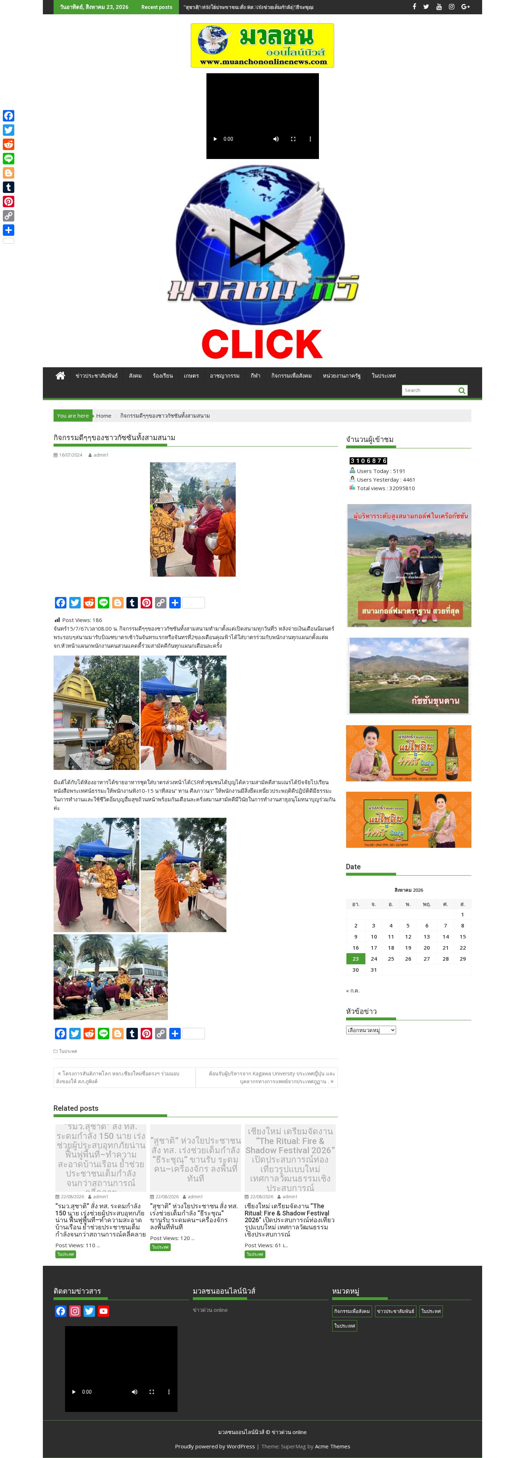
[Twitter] (8, 130)
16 (355, 947)
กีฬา (255, 376)
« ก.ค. (352, 990)
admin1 (101, 455)
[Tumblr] (8, 187)
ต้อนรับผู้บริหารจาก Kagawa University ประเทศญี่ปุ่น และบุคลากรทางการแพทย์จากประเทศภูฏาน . (272, 1077)
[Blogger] (8, 173)
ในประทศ (68, 1051)
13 (427, 936)
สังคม (135, 376)
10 (374, 936)
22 (463, 947)
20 (427, 947)
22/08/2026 (72, 1197)
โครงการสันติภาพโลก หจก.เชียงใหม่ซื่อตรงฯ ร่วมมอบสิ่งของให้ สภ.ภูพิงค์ (117, 1077)
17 (374, 947)
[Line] (8, 158)
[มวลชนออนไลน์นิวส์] (60, 374)
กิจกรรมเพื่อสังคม (291, 376)
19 (408, 947)
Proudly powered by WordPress (215, 1446)
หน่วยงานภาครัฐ (342, 376)
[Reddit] (8, 144)
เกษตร (191, 376)
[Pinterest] (8, 201)
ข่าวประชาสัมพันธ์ (97, 376)
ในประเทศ (384, 376)
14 (445, 936)
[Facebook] (8, 116)
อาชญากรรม (225, 376)
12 (408, 936)
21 (445, 947)
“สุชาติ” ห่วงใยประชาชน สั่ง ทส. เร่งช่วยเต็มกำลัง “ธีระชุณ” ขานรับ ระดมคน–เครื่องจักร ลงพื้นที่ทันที (294, 7)
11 (391, 936)
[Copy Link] (8, 216)
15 (463, 936)
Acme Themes (332, 1446)
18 (391, 947)
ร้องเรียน (163, 376)
